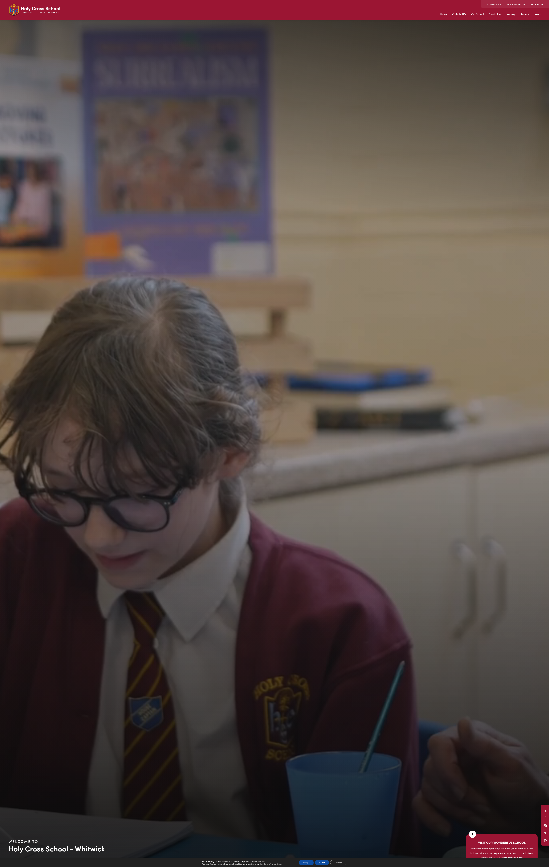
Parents (525, 14)
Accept (306, 862)
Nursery (511, 14)
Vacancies (537, 4)
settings (277, 864)
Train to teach (516, 4)
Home (443, 14)
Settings (338, 862)
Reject (322, 862)
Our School (477, 14)
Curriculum (495, 14)
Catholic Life (459, 14)
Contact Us (494, 4)
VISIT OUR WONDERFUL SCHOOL (502, 842)
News (538, 14)
